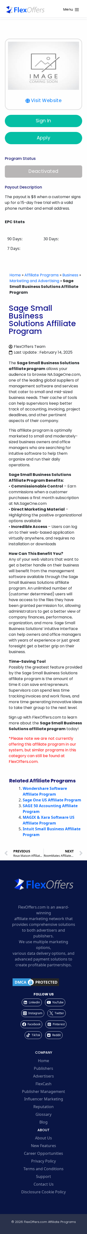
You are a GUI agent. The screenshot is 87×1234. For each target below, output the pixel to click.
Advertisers (43, 1076)
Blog (43, 1122)
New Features (43, 1145)
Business (70, 275)
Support (43, 1176)
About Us (43, 1138)
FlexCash (43, 1083)
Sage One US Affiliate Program (52, 800)
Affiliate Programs (41, 275)
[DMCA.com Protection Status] (43, 982)
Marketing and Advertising (34, 281)
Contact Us (44, 1184)
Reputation (43, 1106)
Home (15, 275)
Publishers (43, 1068)
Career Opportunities (43, 1153)
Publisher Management (43, 1091)
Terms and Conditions (43, 1168)
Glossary (43, 1114)
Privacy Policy (43, 1161)
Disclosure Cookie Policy (43, 1192)
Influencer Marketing (43, 1099)
